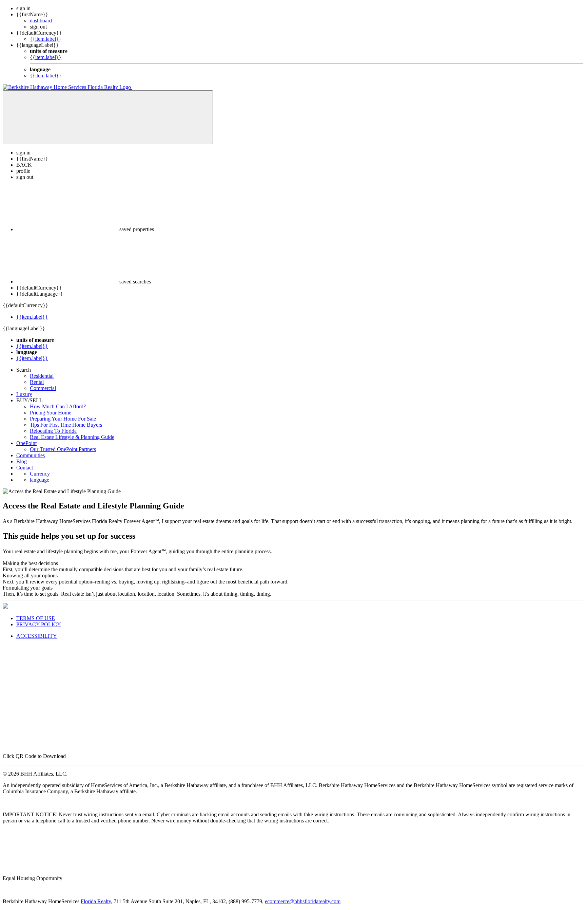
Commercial (43, 388)
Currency (40, 474)
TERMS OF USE (35, 618)
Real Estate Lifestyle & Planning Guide (72, 437)
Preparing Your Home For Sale (63, 419)
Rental (37, 382)
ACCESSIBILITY (36, 636)
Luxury (24, 394)
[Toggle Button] (108, 117)
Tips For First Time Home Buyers (66, 425)
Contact (24, 467)
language (39, 480)
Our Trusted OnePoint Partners (63, 449)
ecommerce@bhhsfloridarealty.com (302, 901)
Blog (21, 461)
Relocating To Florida (53, 431)
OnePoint (26, 443)
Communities (30, 455)
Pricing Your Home (50, 412)
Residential (42, 376)
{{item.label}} (45, 39)
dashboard (41, 20)
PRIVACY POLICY (38, 624)
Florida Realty (96, 901)
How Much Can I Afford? (58, 406)
